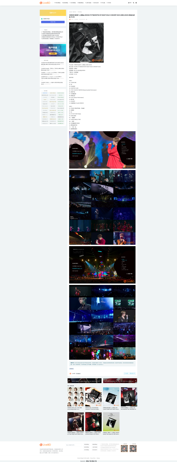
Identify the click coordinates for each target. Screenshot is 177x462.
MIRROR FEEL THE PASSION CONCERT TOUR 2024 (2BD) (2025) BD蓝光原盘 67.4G (92, 409)
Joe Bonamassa (60, 102)
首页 (75, 11)
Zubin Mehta (53, 110)
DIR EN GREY (52, 100)
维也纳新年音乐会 (61, 121)
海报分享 (133, 373)
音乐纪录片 (96, 2)
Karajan (45, 103)
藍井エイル (53, 123)
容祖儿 (61, 114)
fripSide (45, 101)
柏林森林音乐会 (61, 117)
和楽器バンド (44, 115)
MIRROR (76, 64)
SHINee (53, 108)
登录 (130, 2)
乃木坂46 (44, 112)
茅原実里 (45, 123)
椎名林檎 (45, 119)
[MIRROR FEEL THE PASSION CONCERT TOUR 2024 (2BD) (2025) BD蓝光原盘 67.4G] (93, 396)
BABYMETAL (45, 95)
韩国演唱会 (81, 2)
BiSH (60, 95)
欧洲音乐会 (53, 119)
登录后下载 (52, 21)
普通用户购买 (46, 18)
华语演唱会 (57, 2)
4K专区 (109, 2)
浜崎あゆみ (45, 121)
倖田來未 (52, 112)
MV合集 (103, 2)
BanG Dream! (53, 95)
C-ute (45, 97)
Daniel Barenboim (45, 100)
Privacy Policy (92, 458)
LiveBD (72, 19)
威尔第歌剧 (53, 114)
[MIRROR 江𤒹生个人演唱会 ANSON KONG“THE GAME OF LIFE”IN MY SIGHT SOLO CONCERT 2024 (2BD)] (111, 421)
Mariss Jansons (45, 106)
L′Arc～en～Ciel (61, 104)
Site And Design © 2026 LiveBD (83, 458)
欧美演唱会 (65, 2)
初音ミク (60, 112)
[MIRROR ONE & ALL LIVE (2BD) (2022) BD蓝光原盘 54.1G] (75, 396)
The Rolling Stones (45, 110)
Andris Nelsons (53, 93)
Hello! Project (53, 101)
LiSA (52, 103)
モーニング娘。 (61, 110)
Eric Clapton (61, 99)
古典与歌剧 (88, 2)
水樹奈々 (60, 119)
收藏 (127, 373)
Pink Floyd (45, 108)
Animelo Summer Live (60, 93)
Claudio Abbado (61, 97)
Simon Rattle (60, 108)
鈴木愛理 (60, 123)
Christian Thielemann (53, 97)
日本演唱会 (73, 2)
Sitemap (98, 458)
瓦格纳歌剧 (53, 121)
